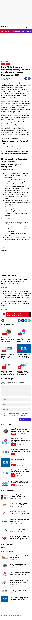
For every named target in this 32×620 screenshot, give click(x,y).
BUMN (3, 64)
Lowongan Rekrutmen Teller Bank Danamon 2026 (20, 556)
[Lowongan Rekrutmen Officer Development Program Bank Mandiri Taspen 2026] (4, 582)
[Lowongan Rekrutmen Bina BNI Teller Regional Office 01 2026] (8, 348)
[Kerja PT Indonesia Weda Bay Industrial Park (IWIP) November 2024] (4, 504)
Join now (4, 309)
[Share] (29, 78)
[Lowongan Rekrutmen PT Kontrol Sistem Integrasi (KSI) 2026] (24, 348)
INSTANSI (5, 334)
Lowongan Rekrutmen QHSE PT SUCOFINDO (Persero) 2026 (23, 372)
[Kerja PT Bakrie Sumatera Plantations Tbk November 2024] (4, 513)
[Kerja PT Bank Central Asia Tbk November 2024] (4, 521)
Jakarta (8, 64)
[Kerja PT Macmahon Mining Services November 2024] (4, 529)
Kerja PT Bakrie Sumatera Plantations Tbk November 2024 (20, 512)
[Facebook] (19, 320)
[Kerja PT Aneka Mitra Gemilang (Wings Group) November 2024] (4, 538)
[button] (27, 27)
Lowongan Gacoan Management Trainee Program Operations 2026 (23, 339)
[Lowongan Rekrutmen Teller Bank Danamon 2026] (4, 557)
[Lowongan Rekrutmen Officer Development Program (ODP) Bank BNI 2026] (8, 365)
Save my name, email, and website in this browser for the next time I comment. (16, 414)
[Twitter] (22, 320)
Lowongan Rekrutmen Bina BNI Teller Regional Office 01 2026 (8, 356)
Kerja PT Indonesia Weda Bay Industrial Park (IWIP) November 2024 (20, 504)
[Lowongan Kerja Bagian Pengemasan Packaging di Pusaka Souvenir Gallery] (4, 496)
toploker (3, 78)
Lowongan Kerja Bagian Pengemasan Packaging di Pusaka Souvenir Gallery (18, 495)
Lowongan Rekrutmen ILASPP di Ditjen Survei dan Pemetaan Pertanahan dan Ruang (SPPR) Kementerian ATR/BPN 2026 (8, 339)
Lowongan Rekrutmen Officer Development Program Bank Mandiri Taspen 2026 (19, 581)
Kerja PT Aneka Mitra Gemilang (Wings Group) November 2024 (19, 537)
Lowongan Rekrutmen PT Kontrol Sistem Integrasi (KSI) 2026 (23, 356)
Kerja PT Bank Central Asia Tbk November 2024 (19, 520)
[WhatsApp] (29, 320)
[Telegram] (25, 320)
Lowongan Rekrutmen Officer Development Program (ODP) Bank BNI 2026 (8, 373)
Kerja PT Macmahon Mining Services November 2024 (18, 529)
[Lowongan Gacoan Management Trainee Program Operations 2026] (24, 331)
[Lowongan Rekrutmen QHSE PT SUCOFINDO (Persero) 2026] (24, 365)
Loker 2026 (5, 27)
